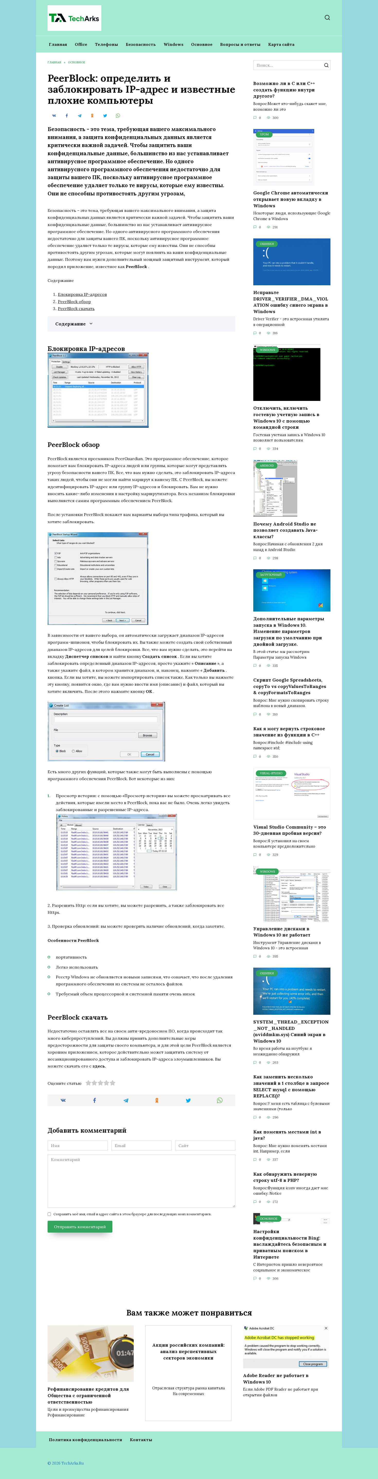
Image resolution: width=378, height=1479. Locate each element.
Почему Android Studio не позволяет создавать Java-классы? (285, 530)
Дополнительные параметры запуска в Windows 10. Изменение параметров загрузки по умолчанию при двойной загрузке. (288, 631)
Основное (201, 44)
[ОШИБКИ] (291, 282)
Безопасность (141, 44)
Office (81, 44)
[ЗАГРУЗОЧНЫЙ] (291, 608)
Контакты (141, 1439)
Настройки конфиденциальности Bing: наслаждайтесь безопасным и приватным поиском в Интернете (289, 1244)
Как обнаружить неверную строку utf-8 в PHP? (285, 1177)
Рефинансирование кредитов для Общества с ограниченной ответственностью (88, 1395)
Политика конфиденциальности (85, 1439)
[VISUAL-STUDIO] (291, 816)
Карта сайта (281, 44)
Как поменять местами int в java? (287, 1135)
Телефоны (106, 44)
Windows (173, 44)
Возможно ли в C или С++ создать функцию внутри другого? (284, 89)
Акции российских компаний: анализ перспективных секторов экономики (188, 1351)
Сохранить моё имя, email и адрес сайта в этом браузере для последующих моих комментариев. (132, 1214)
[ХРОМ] (283, 182)
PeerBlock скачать (76, 308)
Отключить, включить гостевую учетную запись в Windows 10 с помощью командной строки (286, 417)
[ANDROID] (275, 513)
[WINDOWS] (286, 397)
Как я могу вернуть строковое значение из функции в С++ (289, 732)
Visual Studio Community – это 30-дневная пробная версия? (289, 830)
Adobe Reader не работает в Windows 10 (276, 1378)
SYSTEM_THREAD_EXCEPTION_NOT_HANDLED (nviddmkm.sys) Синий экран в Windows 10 (291, 1031)
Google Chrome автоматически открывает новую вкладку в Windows (290, 199)
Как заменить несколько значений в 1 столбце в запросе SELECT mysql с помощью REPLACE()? (291, 1086)
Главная (58, 44)
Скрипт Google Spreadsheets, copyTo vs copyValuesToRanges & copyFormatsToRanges (289, 686)
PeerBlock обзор (74, 301)
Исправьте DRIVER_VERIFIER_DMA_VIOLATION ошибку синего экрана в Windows (290, 301)
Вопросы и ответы (240, 44)
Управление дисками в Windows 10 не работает (281, 931)
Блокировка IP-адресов (82, 294)
